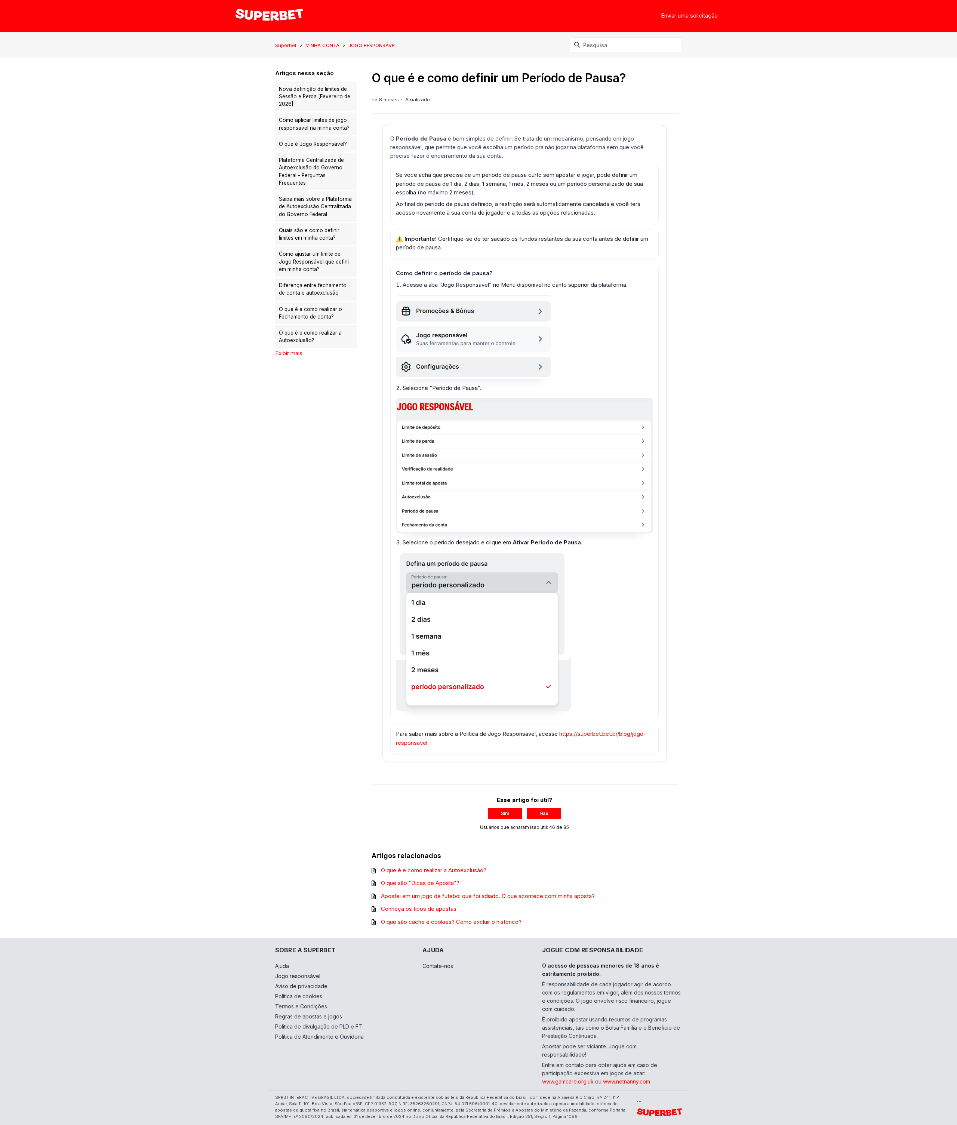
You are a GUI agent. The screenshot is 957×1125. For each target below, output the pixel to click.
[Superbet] (269, 16)
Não (543, 813)
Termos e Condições (301, 1006)
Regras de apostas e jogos (308, 1016)
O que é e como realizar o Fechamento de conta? (310, 313)
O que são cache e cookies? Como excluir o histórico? (451, 921)
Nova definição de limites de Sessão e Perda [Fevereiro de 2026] (314, 96)
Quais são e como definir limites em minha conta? (309, 234)
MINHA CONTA (322, 45)
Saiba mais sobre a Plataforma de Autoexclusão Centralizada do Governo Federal (315, 206)
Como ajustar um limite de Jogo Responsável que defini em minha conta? (314, 261)
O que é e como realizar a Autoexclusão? (310, 336)
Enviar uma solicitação (689, 15)
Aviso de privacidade (301, 986)
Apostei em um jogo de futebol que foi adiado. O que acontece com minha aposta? (488, 896)
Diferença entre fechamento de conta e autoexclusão (313, 289)
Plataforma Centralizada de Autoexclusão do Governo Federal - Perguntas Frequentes (311, 171)
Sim (505, 813)
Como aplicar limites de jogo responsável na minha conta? (314, 123)
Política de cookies (298, 996)
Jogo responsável (297, 976)
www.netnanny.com (626, 1081)
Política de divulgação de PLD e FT (318, 1026)
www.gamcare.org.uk (568, 1081)
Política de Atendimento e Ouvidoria (319, 1036)
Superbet (286, 45)
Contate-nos (437, 966)
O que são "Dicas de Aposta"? (420, 882)
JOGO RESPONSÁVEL (372, 45)
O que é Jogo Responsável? (313, 144)
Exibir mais (288, 353)
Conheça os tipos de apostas (418, 908)
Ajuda (282, 966)
